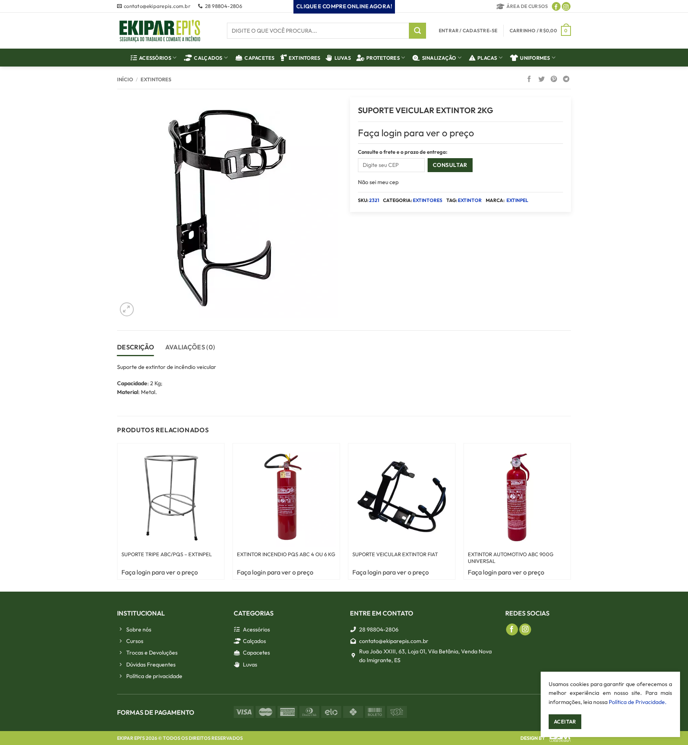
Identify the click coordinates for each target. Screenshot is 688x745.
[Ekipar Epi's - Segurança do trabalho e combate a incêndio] (160, 31)
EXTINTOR (470, 200)
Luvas (342, 58)
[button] (540, 30)
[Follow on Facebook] (556, 6)
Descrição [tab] (135, 347)
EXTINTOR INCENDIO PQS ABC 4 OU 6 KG (286, 554)
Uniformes (535, 58)
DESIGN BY (532, 738)
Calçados (208, 58)
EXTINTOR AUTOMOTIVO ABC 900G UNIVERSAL (510, 557)
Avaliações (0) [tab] (190, 347)
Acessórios (155, 58)
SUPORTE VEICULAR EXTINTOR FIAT (395, 554)
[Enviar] (417, 31)
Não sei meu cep (378, 182)
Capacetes (259, 58)
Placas (487, 58)
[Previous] (107, 511)
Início (125, 79)
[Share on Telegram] (566, 79)
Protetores (383, 58)
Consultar (450, 165)
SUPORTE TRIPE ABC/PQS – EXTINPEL (166, 554)
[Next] (581, 511)
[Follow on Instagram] (566, 6)
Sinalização (439, 58)
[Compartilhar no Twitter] (541, 79)
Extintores (305, 58)
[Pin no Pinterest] (554, 79)
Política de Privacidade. (637, 702)
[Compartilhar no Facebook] (529, 79)
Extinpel (517, 200)
